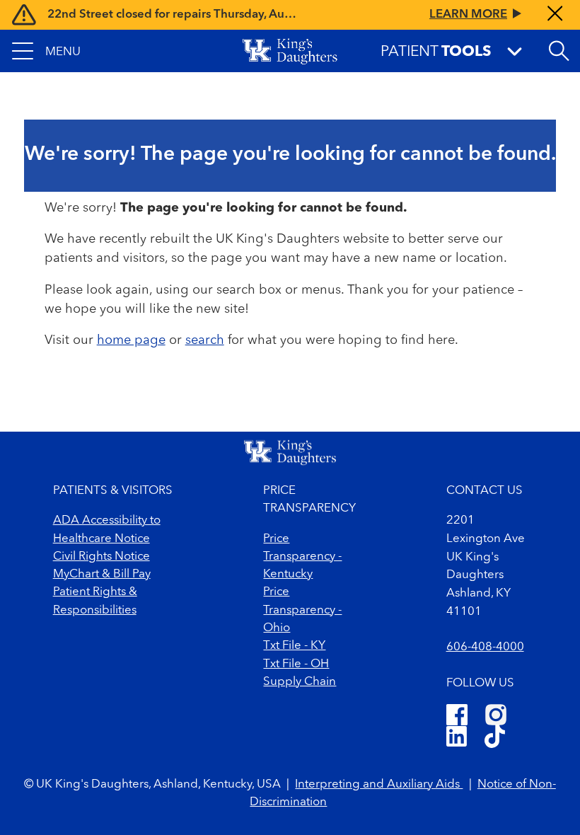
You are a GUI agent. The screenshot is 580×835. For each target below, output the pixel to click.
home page (131, 340)
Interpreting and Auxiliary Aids (379, 784)
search (204, 340)
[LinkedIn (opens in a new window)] (456, 738)
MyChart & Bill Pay (102, 574)
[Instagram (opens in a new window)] (495, 714)
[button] (46, 51)
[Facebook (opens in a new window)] (457, 714)
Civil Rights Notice (101, 557)
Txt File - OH (296, 664)
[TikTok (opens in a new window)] (495, 738)
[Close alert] (555, 15)
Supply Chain (299, 682)
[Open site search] (559, 51)
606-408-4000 (485, 647)
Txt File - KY (294, 646)
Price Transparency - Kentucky (302, 557)
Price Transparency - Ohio (302, 610)
